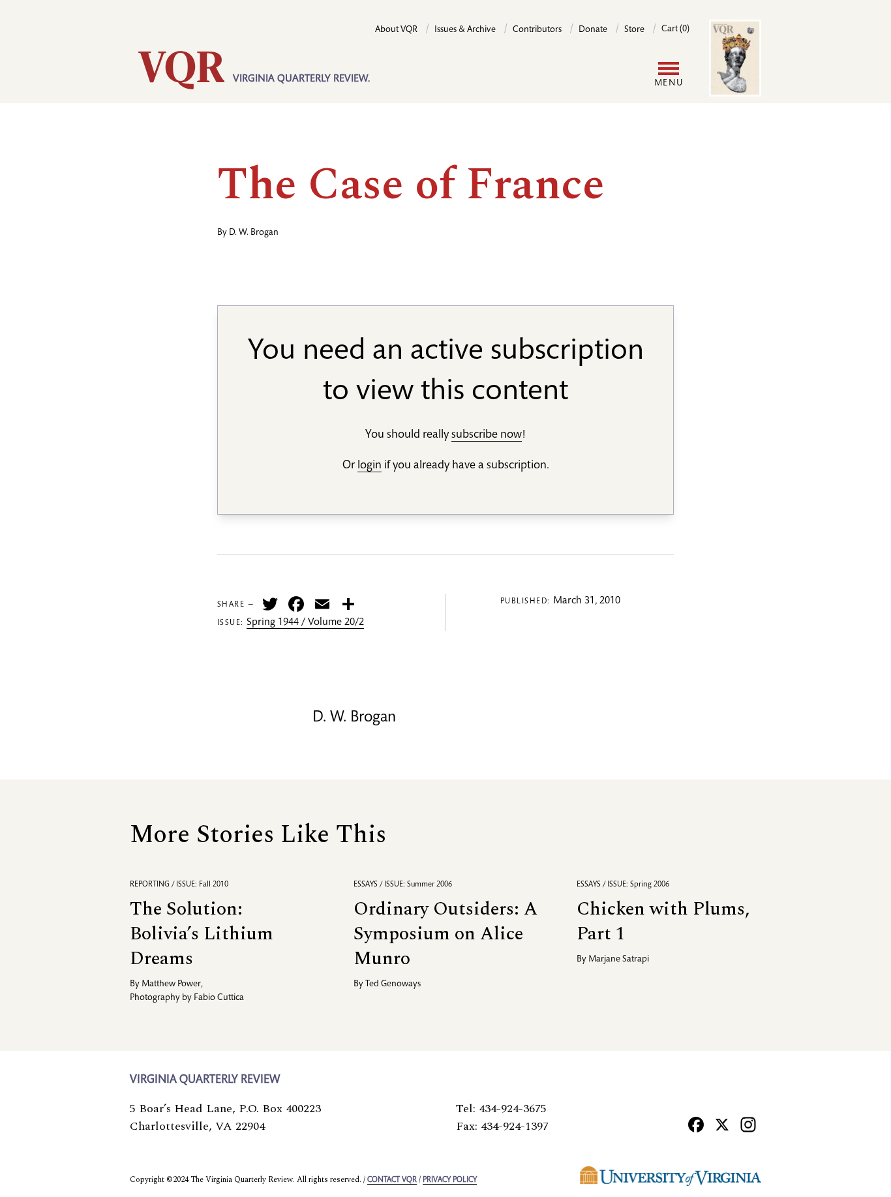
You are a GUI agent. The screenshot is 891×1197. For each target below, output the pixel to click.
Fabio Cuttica (219, 998)
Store (634, 30)
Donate (593, 30)
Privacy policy (450, 1180)
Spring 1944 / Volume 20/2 (305, 623)
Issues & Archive (465, 30)
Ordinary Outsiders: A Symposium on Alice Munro (445, 934)
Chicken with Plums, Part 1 (663, 921)
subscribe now (486, 435)
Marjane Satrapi (618, 959)
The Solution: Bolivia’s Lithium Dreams (201, 934)
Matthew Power (171, 984)
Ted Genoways (393, 984)
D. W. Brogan (254, 232)
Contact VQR (392, 1180)
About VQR (396, 30)
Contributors (537, 30)
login (369, 466)
